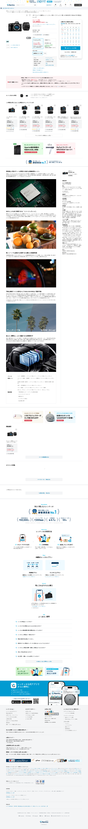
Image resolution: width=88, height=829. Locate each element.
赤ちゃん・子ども (21, 389)
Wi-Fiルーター (32, 771)
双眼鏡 (25, 769)
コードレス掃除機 (78, 771)
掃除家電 (9, 772)
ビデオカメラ (66, 768)
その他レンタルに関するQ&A (38, 68)
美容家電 (29, 772)
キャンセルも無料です (70, 55)
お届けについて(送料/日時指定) (31, 713)
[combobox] (26, 5)
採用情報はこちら (9, 792)
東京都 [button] (63, 23)
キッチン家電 (55, 772)
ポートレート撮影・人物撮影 (23, 378)
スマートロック (60, 769)
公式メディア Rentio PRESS (12, 720)
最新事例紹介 (67, 728)
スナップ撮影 (20, 387)
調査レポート (67, 726)
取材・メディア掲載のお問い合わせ (13, 724)
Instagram (36, 815)
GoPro (44, 768)
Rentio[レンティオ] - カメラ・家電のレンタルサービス (17, 766)
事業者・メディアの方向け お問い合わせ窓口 (16, 752)
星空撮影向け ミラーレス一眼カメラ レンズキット (31, 385)
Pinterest (48, 815)
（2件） (77, 129)
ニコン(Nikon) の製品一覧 (15, 45)
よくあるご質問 (28, 718)
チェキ (36, 769)
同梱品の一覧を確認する (37, 70)
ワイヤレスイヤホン (54, 769)
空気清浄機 (45, 771)
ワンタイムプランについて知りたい (52, 576)
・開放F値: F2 (20, 396)
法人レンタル (78, 769)
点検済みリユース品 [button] (50, 59)
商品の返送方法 (9, 713)
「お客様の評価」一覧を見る (44, 493)
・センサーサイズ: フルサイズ (24, 394)
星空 (18, 385)
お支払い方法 (28, 711)
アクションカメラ (54, 768)
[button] (27, 15)
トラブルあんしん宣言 (29, 715)
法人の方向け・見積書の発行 (70, 52)
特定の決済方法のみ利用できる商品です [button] (40, 72)
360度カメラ (47, 768)
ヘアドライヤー (20, 772)
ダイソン (68, 771)
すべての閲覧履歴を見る (44, 457)
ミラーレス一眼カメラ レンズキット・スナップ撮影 (35, 387)
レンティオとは (9, 709)
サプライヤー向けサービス (69, 711)
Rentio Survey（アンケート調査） (71, 719)
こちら (58, 86)
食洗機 (38, 772)
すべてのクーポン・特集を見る (44, 479)
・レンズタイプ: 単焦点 (22, 398)
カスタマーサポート (30, 709)
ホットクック (34, 772)
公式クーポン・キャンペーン (12, 715)
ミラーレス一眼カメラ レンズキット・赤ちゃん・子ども (38, 389)
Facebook (22, 815)
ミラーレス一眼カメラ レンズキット (44, 376)
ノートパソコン (12, 771)
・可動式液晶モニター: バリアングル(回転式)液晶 (28, 392)
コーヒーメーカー (48, 772)
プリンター (20, 771)
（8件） (39, 129)
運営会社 (8, 722)
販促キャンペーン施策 (69, 717)
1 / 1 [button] (29, 37)
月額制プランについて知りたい (29, 576)
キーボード (25, 771)
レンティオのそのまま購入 (11, 717)
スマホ (36, 771)
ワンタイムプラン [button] (49, 57)
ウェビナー (67, 723)
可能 (46, 63)
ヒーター (71, 772)
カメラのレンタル (9, 768)
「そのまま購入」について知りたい (38, 606)
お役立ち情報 (66, 721)
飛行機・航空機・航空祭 (23, 381)
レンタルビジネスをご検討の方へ (71, 709)
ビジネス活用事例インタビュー (71, 730)
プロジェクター (39, 771)
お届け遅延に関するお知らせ (8, 8)
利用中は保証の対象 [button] (50, 65)
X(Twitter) (29, 815)
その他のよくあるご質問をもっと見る (44, 661)
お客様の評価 (9, 718)
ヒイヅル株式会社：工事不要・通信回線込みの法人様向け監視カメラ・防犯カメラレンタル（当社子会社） (26, 806)
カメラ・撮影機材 (21, 376)
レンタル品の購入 (29, 717)
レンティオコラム (68, 725)
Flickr (42, 815)
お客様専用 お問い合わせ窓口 (13, 745)
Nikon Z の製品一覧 (14, 47)
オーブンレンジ (41, 772)
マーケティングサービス (69, 715)
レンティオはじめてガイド (11, 711)
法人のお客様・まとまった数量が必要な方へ (16, 729)
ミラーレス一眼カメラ (31, 376)
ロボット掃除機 (64, 771)
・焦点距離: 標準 (21, 400)
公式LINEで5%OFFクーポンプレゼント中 (61, 815)
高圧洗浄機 (75, 772)
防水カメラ (76, 768)
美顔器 (25, 772)
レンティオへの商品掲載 (69, 713)
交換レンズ (40, 768)
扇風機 (68, 772)
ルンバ (58, 771)
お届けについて (9, 737)
